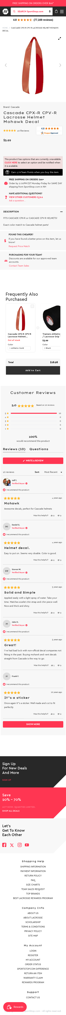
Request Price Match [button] (19, 246)
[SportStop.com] (6, 10)
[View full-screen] (60, 38)
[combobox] (35, 11)
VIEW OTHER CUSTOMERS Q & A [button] (26, 197)
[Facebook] (4, 845)
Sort (37, 472)
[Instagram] (19, 845)
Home (5, 28)
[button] (50, 11)
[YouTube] (27, 845)
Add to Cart (33, 370)
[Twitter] (12, 845)
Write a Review (39, 461)
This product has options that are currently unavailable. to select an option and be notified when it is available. (33, 162)
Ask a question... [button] (17, 200)
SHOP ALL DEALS (11, 811)
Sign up (6, 780)
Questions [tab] (38, 449)
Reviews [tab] (14, 449)
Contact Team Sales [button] (19, 265)
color (10, 345)
